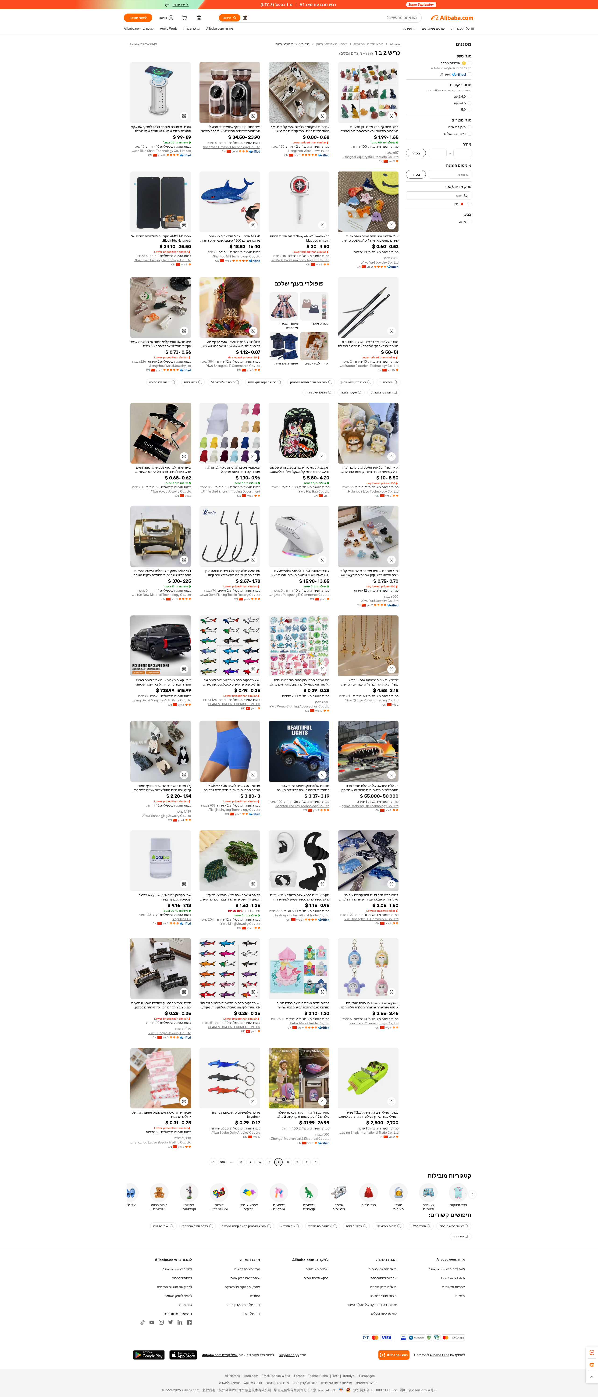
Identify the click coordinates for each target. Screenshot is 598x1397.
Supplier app (289, 1355)
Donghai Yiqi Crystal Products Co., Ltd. (371, 157)
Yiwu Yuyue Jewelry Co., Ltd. (170, 491)
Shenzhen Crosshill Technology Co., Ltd (231, 147)
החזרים (255, 1296)
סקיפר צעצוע (349, 392)
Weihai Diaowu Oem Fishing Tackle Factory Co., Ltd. (229, 595)
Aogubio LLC (181, 919)
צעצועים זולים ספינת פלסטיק (308, 382)
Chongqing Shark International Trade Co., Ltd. (368, 1132)
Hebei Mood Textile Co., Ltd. (309, 1023)
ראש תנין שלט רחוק (353, 382)
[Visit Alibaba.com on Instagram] (161, 1322)
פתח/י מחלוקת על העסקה (242, 1287)
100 (222, 1162)
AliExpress (232, 1376)
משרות (460, 1296)
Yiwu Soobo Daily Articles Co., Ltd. (235, 1132)
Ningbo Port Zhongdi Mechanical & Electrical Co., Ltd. (299, 1138)
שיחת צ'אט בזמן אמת (245, 1278)
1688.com (251, 1376)
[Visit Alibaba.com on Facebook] (189, 1322)
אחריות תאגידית (453, 1287)
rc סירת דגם (161, 1226)
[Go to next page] (213, 1162)
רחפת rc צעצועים (381, 392)
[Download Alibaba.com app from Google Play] (149, 1355)
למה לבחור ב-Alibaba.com (446, 1269)
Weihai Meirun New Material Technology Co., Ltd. (160, 595)
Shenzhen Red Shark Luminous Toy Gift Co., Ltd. (299, 260)
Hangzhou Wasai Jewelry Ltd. (308, 151)
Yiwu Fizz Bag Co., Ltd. (313, 491)
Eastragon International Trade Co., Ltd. (301, 915)
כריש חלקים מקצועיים (262, 382)
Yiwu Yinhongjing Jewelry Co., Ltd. (166, 816)
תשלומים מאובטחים (382, 1269)
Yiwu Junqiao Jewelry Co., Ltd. (169, 1033)
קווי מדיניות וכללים (384, 1313)
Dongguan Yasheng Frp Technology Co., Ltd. (368, 806)
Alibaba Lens (439, 1355)
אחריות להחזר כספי (383, 1278)
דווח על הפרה (251, 1313)
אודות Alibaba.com (451, 1259)
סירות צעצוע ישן (386, 1226)
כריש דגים (190, 382)
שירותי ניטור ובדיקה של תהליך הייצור (372, 1305)
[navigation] (438, 603)
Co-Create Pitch (453, 1278)
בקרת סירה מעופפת (195, 1226)
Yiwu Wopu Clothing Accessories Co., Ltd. (299, 706)
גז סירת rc (386, 382)
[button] (245, 18)
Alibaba (395, 44)
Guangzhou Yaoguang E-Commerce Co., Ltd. (299, 595)
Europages (367, 1376)
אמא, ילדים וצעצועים (368, 44)
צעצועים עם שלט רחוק (331, 44)
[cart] (183, 18)
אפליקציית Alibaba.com (220, 1355)
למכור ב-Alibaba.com (177, 1269)
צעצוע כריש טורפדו (451, 1226)
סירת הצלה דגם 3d (223, 382)
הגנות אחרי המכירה (383, 1296)
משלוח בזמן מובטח (383, 1287)
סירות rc (458, 1236)
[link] (592, 1353)
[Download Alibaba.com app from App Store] (183, 1355)
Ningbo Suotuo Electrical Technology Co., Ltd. (368, 366)
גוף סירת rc (287, 1226)
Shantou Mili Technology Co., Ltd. (236, 256)
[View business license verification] (341, 1390)
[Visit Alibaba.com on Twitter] (170, 1322)
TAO (335, 1376)
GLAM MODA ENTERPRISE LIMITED (234, 704)
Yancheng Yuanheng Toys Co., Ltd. (374, 1023)
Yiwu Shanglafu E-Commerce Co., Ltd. (233, 366)
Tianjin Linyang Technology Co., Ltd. (234, 809)
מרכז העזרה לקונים (247, 1269)
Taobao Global (318, 1376)
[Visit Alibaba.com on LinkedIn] (180, 1322)
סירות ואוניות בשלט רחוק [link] (292, 44)
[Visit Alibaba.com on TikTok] (142, 1322)
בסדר (416, 153)
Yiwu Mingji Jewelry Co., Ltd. (240, 923)
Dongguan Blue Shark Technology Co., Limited (160, 151)
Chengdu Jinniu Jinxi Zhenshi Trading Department (229, 491)
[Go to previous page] (316, 1162)
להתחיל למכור (182, 1278)
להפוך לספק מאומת (178, 1296)
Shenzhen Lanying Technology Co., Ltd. (162, 260)
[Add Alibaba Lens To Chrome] (393, 1355)
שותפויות (185, 1305)
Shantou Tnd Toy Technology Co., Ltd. (302, 806)
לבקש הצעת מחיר (316, 1278)
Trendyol (348, 1376)
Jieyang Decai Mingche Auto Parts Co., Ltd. (160, 700)
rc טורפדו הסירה (160, 382)
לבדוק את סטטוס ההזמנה (174, 1287)
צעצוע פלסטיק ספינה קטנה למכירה (244, 1226)
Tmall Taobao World (276, 1376)
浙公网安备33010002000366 (375, 1390)
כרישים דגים (354, 1226)
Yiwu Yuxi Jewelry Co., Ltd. (380, 262)
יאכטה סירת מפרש (320, 1226)
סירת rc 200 (418, 1226)
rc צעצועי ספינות (316, 392)
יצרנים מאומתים (317, 1269)
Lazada (299, 1376)
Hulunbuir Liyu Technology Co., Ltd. (373, 491)
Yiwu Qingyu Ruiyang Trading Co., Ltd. (372, 700)
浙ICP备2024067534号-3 (418, 1390)
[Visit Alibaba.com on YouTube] (152, 1322)
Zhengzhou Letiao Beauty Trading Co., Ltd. (160, 1142)
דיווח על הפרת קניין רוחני (243, 1305)
